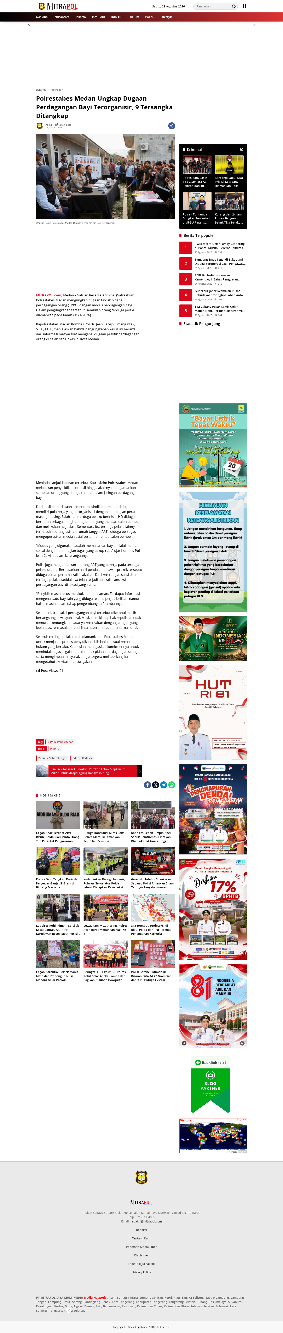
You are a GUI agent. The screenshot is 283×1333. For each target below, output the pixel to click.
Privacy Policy (141, 1272)
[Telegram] (163, 784)
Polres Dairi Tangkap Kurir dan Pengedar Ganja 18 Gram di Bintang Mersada (57, 883)
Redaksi (141, 1230)
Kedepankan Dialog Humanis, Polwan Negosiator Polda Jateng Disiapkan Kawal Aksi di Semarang (104, 883)
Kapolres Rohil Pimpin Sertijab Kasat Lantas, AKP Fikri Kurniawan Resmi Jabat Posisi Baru (57, 930)
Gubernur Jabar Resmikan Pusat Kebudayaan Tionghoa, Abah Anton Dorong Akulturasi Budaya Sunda (220, 293)
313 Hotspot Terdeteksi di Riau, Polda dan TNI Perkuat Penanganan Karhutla (151, 930)
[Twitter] (155, 784)
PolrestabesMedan (61, 742)
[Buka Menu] (244, 6)
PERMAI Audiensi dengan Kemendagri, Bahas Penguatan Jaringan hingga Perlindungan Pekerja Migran (216, 277)
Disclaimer (141, 1255)
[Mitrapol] (58, 6)
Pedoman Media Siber (141, 1247)
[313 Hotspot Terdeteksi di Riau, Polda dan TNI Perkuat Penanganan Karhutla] (153, 908)
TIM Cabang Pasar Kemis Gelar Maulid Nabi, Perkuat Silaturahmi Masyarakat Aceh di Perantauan (218, 309)
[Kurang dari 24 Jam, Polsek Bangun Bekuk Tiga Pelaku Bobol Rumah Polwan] (229, 201)
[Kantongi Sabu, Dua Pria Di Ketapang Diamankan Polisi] (229, 164)
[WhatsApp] (171, 784)
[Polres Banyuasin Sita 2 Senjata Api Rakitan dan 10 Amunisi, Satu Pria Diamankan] (197, 164)
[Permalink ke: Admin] (41, 126)
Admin (49, 125)
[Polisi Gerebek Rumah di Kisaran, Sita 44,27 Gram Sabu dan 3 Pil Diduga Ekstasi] (153, 954)
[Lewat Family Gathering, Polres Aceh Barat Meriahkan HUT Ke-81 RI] (105, 908)
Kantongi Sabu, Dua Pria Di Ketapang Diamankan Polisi (229, 182)
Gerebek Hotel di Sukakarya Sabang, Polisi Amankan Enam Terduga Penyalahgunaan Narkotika (152, 883)
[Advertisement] (267, 84)
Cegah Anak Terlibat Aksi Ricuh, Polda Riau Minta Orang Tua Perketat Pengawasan (57, 837)
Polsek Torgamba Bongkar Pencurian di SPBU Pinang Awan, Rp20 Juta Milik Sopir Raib (196, 218)
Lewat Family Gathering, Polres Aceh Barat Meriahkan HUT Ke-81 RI (105, 930)
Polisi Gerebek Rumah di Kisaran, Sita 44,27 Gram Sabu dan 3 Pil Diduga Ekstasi (152, 976)
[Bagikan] (171, 125)
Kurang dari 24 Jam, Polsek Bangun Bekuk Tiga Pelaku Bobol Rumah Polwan (228, 218)
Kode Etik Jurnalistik (141, 1264)
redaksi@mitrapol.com (146, 1221)
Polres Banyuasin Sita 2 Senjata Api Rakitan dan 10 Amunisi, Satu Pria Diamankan (196, 182)
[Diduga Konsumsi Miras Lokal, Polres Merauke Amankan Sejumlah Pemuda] (105, 815)
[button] (234, 6)
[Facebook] (147, 784)
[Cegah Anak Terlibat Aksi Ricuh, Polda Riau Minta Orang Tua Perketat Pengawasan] (58, 815)
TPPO (56, 749)
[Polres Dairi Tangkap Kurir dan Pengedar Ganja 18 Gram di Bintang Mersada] (58, 861)
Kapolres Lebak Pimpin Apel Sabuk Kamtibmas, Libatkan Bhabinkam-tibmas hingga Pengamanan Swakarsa (151, 837)
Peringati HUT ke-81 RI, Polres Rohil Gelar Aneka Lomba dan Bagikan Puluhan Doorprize (104, 976)
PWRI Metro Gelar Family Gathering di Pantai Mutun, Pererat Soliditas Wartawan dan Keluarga (220, 246)
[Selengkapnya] (242, 149)
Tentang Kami (141, 1238)
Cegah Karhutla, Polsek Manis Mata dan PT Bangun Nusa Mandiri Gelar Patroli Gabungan (57, 976)
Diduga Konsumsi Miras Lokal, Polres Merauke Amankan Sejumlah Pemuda (104, 837)
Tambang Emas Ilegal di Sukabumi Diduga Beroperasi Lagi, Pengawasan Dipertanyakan (221, 261)
